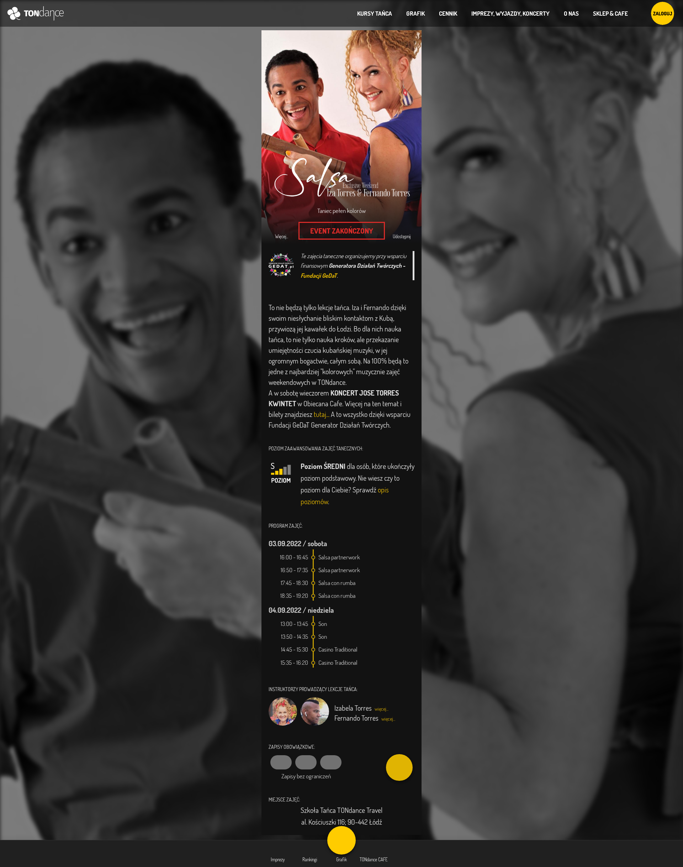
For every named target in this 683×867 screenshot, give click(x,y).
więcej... (381, 709)
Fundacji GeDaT (319, 275)
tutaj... (321, 414)
